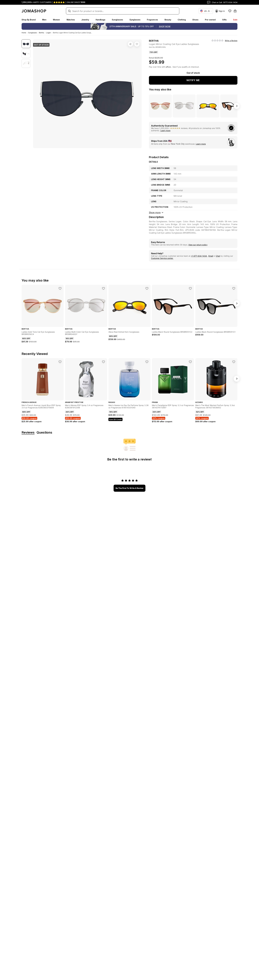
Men (44, 20)
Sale (235, 20)
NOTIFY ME (193, 80)
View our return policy (197, 245)
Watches (71, 20)
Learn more (165, 130)
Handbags (100, 20)
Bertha (41, 33)
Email (210, 256)
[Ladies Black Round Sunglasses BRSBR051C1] (233, 288)
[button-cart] (235, 11)
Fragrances (152, 20)
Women (56, 20)
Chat (218, 256)
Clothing (182, 20)
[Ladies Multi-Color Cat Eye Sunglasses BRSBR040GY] (103, 288)
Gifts (224, 20)
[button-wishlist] (229, 11)
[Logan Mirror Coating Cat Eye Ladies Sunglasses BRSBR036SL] (136, 44)
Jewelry (85, 20)
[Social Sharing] (130, 44)
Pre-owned (210, 20)
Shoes (195, 20)
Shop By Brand (29, 20)
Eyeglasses (135, 20)
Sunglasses (117, 20)
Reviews (28, 432)
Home (24, 33)
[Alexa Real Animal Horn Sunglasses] (146, 288)
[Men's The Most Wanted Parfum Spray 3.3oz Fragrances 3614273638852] (233, 361)
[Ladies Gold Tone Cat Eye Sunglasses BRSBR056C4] (60, 288)
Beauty (168, 20)
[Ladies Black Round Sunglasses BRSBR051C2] (190, 288)
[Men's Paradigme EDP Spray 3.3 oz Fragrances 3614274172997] (190, 361)
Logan (48, 33)
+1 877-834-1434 (199, 256)
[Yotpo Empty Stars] (217, 40)
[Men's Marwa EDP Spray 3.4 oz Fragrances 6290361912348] (103, 361)
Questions (44, 432)
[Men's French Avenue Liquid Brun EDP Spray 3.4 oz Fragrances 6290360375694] (60, 361)
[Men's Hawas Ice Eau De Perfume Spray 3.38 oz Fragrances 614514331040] (146, 361)
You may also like (160, 89)
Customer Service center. (162, 258)
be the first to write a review (129, 488)
